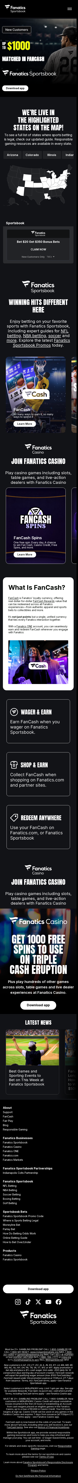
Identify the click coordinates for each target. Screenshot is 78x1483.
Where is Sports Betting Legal (20, 1220)
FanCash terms (15, 1427)
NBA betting (34, 335)
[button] (69, 173)
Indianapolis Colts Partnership (20, 1172)
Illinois (51, 155)
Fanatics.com (10, 1155)
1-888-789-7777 (48, 1357)
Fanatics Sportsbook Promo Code (23, 1216)
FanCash (13, 598)
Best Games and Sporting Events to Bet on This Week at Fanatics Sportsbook (26, 1077)
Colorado (32, 155)
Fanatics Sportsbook (15, 1142)
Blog (5, 1125)
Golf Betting (10, 1203)
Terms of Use (46, 1456)
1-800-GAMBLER (59, 1349)
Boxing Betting (11, 1198)
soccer (54, 335)
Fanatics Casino (12, 1146)
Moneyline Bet (11, 1224)
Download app (15, 88)
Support (8, 1112)
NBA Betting (10, 1190)
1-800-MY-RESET (19, 1352)
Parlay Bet (9, 1229)
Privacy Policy (38, 1470)
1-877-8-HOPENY (63, 1354)
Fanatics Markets (13, 1159)
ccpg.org (66, 1357)
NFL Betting (10, 1185)
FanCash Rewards (44, 601)
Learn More (24, 423)
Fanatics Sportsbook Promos (41, 342)
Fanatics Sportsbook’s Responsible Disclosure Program (48, 1463)
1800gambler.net (54, 1359)
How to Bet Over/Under (17, 1242)
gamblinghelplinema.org (30, 1354)
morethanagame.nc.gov (26, 1359)
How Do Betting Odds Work (19, 1233)
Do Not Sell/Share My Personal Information (38, 1476)
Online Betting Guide (15, 1237)
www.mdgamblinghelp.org (44, 1352)
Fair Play (8, 1120)
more (12, 340)
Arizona (12, 155)
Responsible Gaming (15, 1129)
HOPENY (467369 (22, 1357)
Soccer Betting (12, 1194)
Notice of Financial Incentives (53, 1427)
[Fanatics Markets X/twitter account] (38, 1302)
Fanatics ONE (24, 626)
